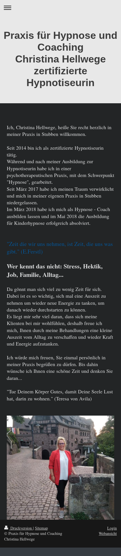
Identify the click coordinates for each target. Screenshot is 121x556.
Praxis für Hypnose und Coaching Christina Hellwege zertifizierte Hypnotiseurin (60, 59)
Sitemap (41, 528)
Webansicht (108, 533)
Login (112, 528)
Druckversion (21, 528)
